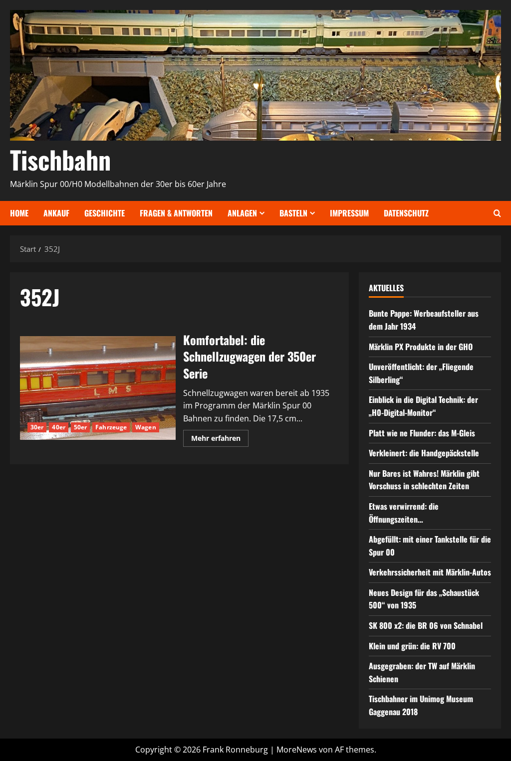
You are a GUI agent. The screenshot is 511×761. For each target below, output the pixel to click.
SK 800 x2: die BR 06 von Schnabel (426, 625)
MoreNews (296, 749)
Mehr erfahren (220, 440)
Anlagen (242, 213)
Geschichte (104, 213)
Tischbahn (60, 159)
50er (80, 427)
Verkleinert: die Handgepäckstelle (424, 453)
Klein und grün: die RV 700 (412, 646)
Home (19, 213)
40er (58, 427)
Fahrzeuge (111, 427)
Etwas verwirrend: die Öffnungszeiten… (404, 512)
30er (36, 427)
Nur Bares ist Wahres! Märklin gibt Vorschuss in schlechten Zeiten (424, 479)
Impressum (349, 213)
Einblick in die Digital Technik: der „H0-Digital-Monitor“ (423, 405)
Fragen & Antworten (176, 213)
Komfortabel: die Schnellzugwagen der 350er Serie (98, 388)
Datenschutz (406, 213)
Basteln (293, 213)
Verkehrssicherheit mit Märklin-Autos (430, 572)
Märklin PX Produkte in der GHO (421, 347)
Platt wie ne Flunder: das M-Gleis (422, 433)
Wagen (145, 427)
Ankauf (56, 213)
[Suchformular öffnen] (497, 213)
